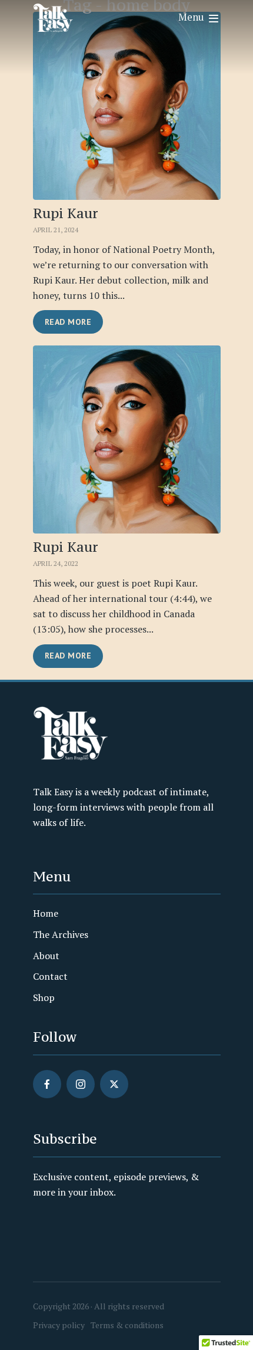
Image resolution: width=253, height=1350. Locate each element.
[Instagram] (80, 1084)
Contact (50, 976)
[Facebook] (47, 1084)
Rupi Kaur (65, 213)
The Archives (60, 934)
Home (45, 913)
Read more (68, 322)
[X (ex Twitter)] (114, 1084)
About (46, 955)
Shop (44, 997)
